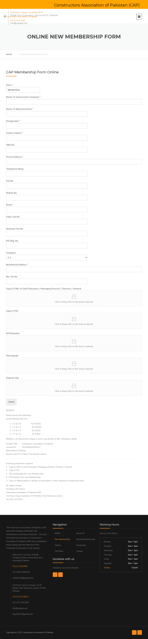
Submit (11, 401)
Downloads (81, 545)
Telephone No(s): (15, 168)
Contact (79, 551)
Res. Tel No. (12, 276)
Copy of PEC (12, 310)
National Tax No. (14, 228)
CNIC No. (10, 144)
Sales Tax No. (13, 216)
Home (9, 54)
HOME (57, 533)
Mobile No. (11, 192)
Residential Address (17, 264)
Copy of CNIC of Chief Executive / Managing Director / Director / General (43, 288)
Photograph (12, 355)
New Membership (62, 539)
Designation (13, 120)
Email (9, 204)
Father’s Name (14, 132)
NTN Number (13, 333)
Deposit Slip (12, 377)
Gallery (58, 545)
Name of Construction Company (23, 96)
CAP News (59, 551)
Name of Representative (19, 108)
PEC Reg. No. (12, 240)
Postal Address (14, 156)
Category (11, 252)
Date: (9, 84)
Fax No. (10, 180)
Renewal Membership (85, 539)
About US (80, 533)
